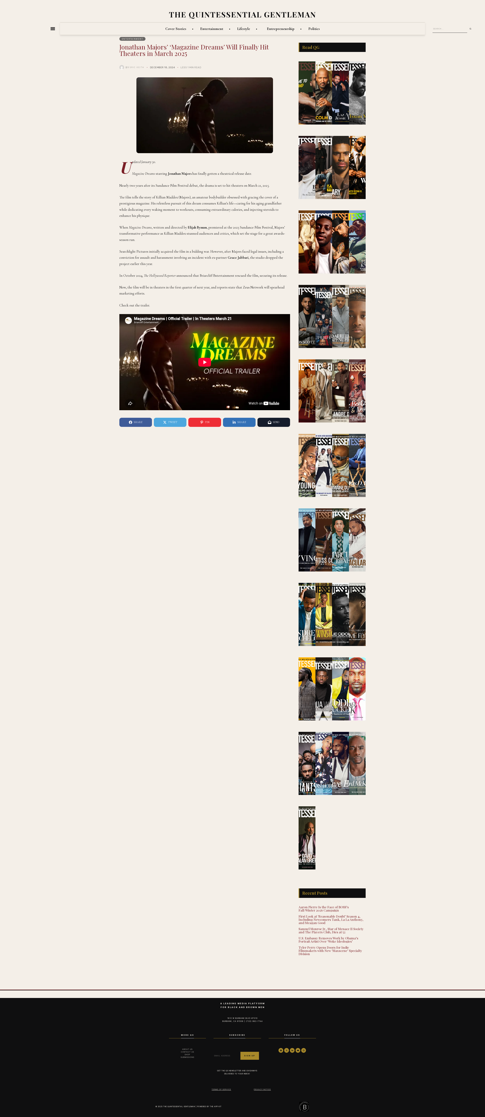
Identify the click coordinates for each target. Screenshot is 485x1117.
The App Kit (216, 1106)
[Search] (472, 29)
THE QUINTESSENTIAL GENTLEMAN (242, 14)
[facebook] (280, 1050)
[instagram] (303, 1050)
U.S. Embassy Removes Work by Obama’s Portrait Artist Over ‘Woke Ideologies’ (328, 939)
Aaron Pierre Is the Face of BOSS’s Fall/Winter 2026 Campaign (324, 908)
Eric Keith (137, 67)
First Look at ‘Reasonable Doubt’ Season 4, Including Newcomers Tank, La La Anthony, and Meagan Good (331, 919)
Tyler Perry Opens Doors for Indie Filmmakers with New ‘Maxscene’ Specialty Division (330, 950)
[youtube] (298, 1050)
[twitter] (286, 1050)
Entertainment (132, 39)
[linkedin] (292, 1050)
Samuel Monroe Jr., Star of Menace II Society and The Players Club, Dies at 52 (331, 930)
